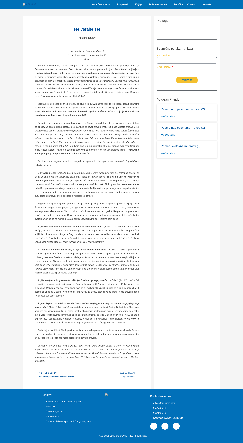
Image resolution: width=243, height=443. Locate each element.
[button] (216, 4)
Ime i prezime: (164, 55)
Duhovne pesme (158, 4)
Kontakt (206, 4)
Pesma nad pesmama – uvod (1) (183, 127)
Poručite (178, 4)
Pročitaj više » (168, 117)
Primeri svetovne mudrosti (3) (181, 146)
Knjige (138, 4)
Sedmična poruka (100, 4)
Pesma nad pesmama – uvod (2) (183, 109)
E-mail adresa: (164, 67)
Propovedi (122, 4)
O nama (191, 4)
